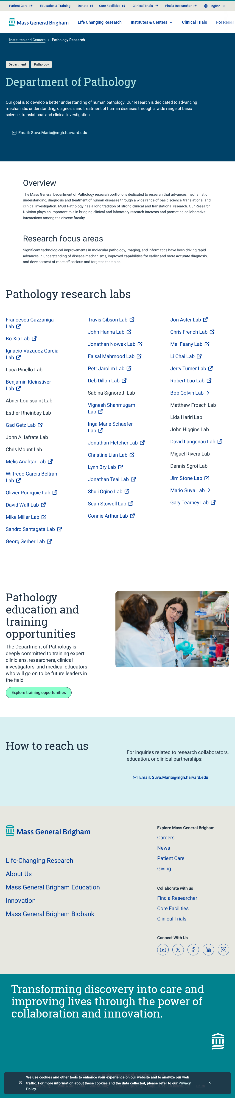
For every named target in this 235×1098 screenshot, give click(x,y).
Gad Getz (21, 425)
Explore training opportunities (38, 692)
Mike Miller (22, 517)
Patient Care (18, 6)
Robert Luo (187, 381)
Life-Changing (39, 860)
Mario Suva (187, 490)
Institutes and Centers (27, 40)
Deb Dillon (104, 381)
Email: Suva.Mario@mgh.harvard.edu (52, 132)
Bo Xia (18, 338)
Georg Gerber (25, 541)
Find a (177, 898)
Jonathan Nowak (111, 344)
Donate (83, 6)
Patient (171, 858)
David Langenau (192, 441)
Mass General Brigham (53, 887)
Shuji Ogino (105, 491)
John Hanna (106, 332)
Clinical (171, 919)
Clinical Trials (143, 6)
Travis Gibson (107, 320)
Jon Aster (185, 320)
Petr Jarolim (106, 368)
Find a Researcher (178, 6)
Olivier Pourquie (28, 493)
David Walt (22, 505)
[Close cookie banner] (209, 1083)
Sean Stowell (107, 504)
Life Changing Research (100, 22)
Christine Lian (107, 455)
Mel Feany (186, 344)
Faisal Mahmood (111, 356)
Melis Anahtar (26, 461)
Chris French (188, 332)
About (19, 874)
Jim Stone (186, 478)
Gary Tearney (189, 502)
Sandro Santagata (30, 529)
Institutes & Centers (149, 22)
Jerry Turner (188, 368)
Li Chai (182, 356)
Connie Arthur (108, 516)
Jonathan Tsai (108, 479)
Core (173, 908)
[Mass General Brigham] (39, 22)
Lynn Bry (102, 467)
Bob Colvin (187, 393)
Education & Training (55, 6)
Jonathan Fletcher (113, 443)
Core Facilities (109, 6)
